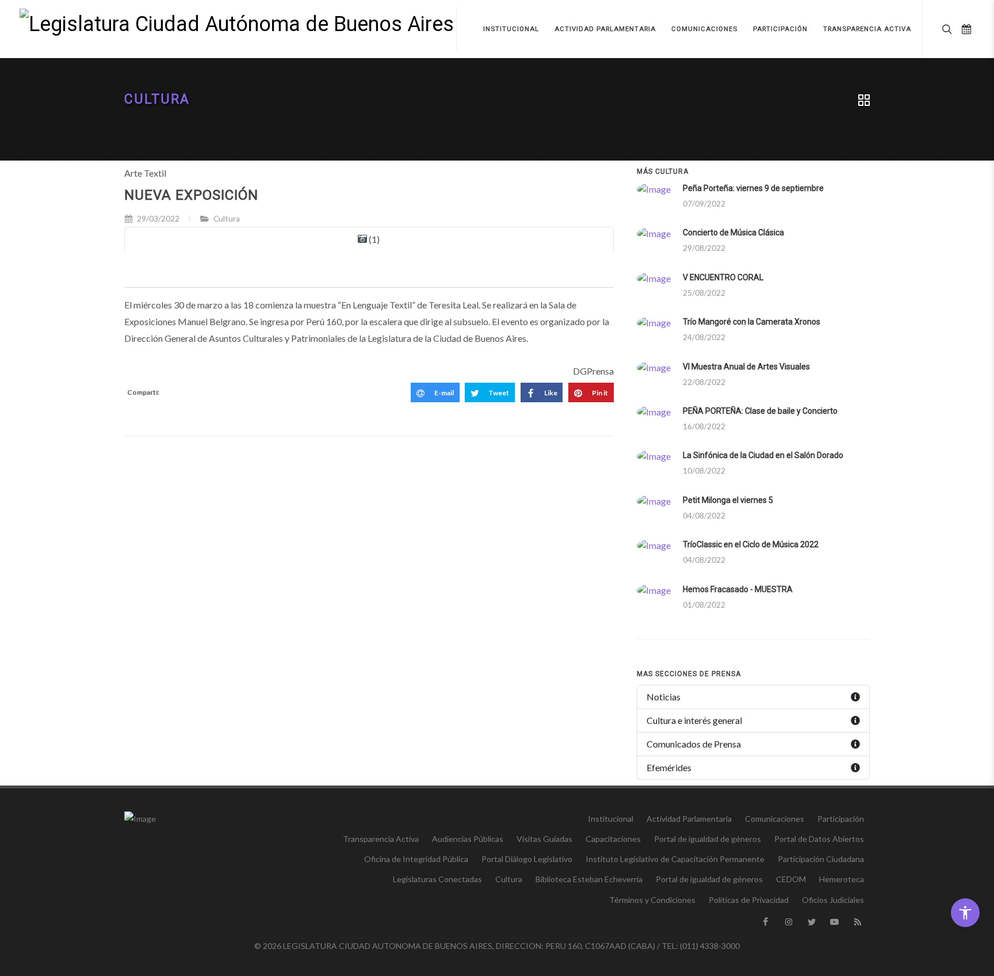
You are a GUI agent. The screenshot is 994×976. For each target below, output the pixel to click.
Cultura (157, 99)
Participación (840, 819)
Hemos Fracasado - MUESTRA (738, 589)
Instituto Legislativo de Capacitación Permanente (675, 859)
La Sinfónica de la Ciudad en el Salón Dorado (763, 455)
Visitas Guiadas (544, 839)
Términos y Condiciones (652, 900)
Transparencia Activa (381, 839)
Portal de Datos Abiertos (819, 839)
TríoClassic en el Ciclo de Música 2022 (751, 544)
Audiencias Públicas (467, 839)
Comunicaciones (774, 819)
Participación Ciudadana (821, 859)
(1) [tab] (373, 239)
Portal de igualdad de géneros (707, 839)
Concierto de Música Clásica (733, 232)
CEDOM (791, 879)
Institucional (610, 819)
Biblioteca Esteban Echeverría (589, 879)
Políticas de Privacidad (749, 900)
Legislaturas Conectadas (437, 879)
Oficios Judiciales (833, 900)
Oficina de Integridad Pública (416, 859)
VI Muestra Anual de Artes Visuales (746, 366)
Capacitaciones (613, 839)
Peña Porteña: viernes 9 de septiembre (753, 188)
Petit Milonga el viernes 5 (728, 500)
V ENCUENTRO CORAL (723, 277)
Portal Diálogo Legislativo (526, 859)
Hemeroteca (841, 879)
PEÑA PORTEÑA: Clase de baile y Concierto (760, 410)
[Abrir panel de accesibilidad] (965, 912)
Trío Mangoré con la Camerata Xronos (751, 321)
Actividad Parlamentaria (689, 819)
